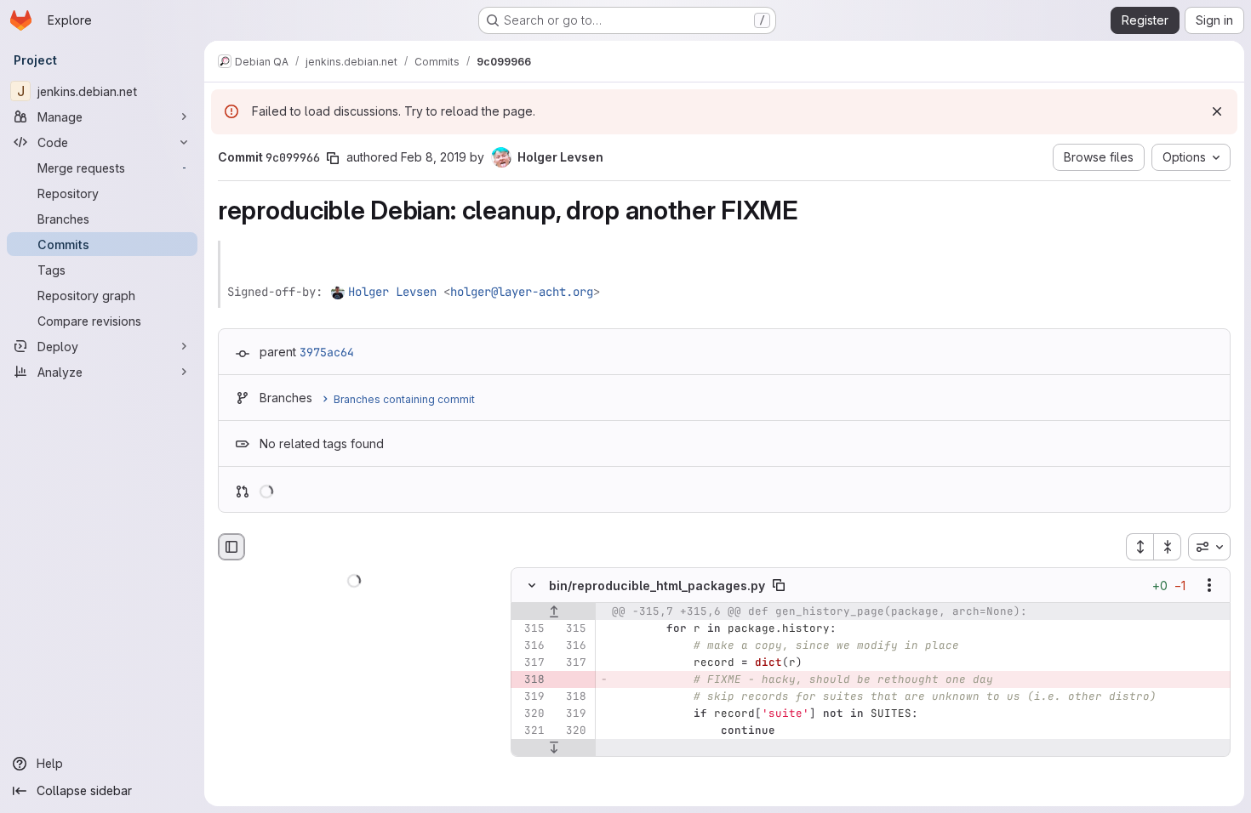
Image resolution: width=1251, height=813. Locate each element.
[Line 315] (530, 629)
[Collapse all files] (1167, 546)
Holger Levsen (392, 291)
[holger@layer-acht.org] (338, 291)
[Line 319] (530, 697)
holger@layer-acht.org (521, 291)
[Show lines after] (553, 748)
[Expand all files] (1139, 546)
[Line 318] (571, 697)
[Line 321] (530, 731)
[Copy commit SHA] (333, 158)
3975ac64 (327, 352)
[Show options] (1209, 586)
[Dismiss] (1217, 111)
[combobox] (1209, 546)
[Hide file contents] (532, 586)
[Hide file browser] (231, 546)
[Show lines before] (553, 612)
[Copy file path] (778, 586)
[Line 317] (530, 663)
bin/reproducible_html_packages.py (657, 585)
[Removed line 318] (530, 680)
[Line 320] (530, 714)
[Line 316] (530, 646)
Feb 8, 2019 (433, 157)
